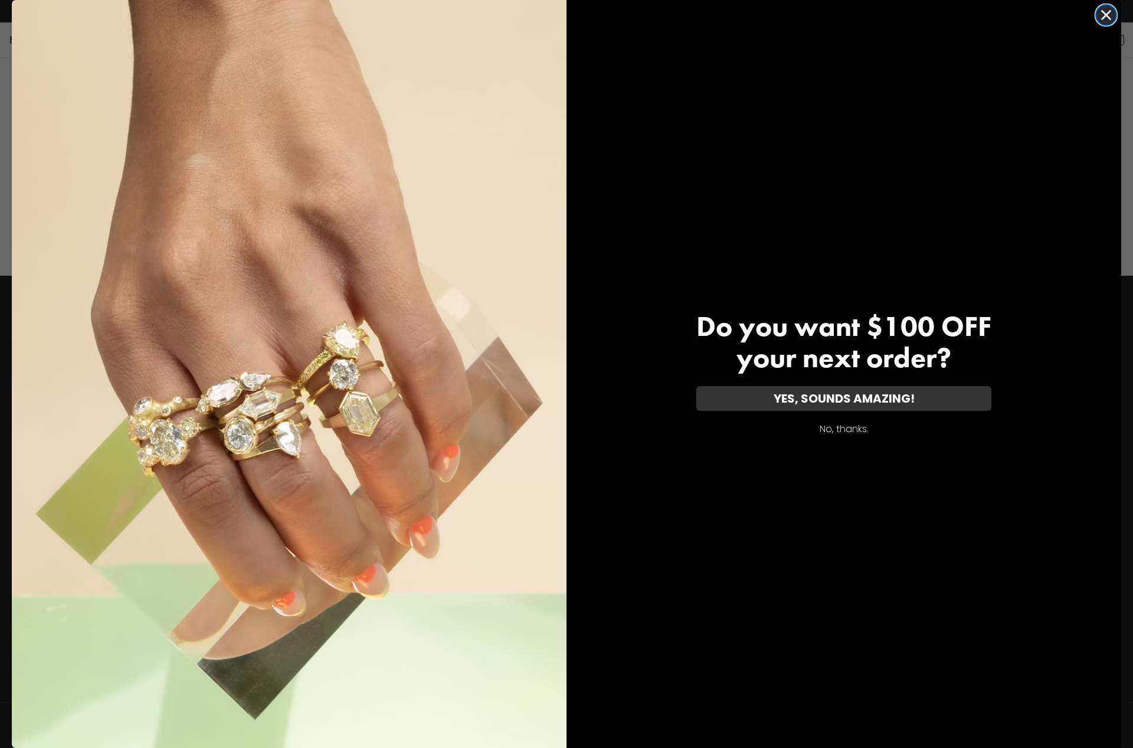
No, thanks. (844, 429)
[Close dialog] (1106, 15)
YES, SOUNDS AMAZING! (844, 398)
